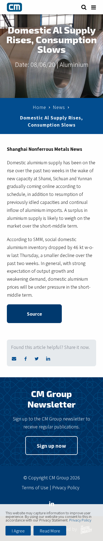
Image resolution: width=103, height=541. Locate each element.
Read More (50, 531)
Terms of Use (35, 487)
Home (39, 107)
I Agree (18, 531)
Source (34, 313)
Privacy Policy (65, 487)
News (59, 107)
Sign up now (51, 445)
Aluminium (74, 64)
